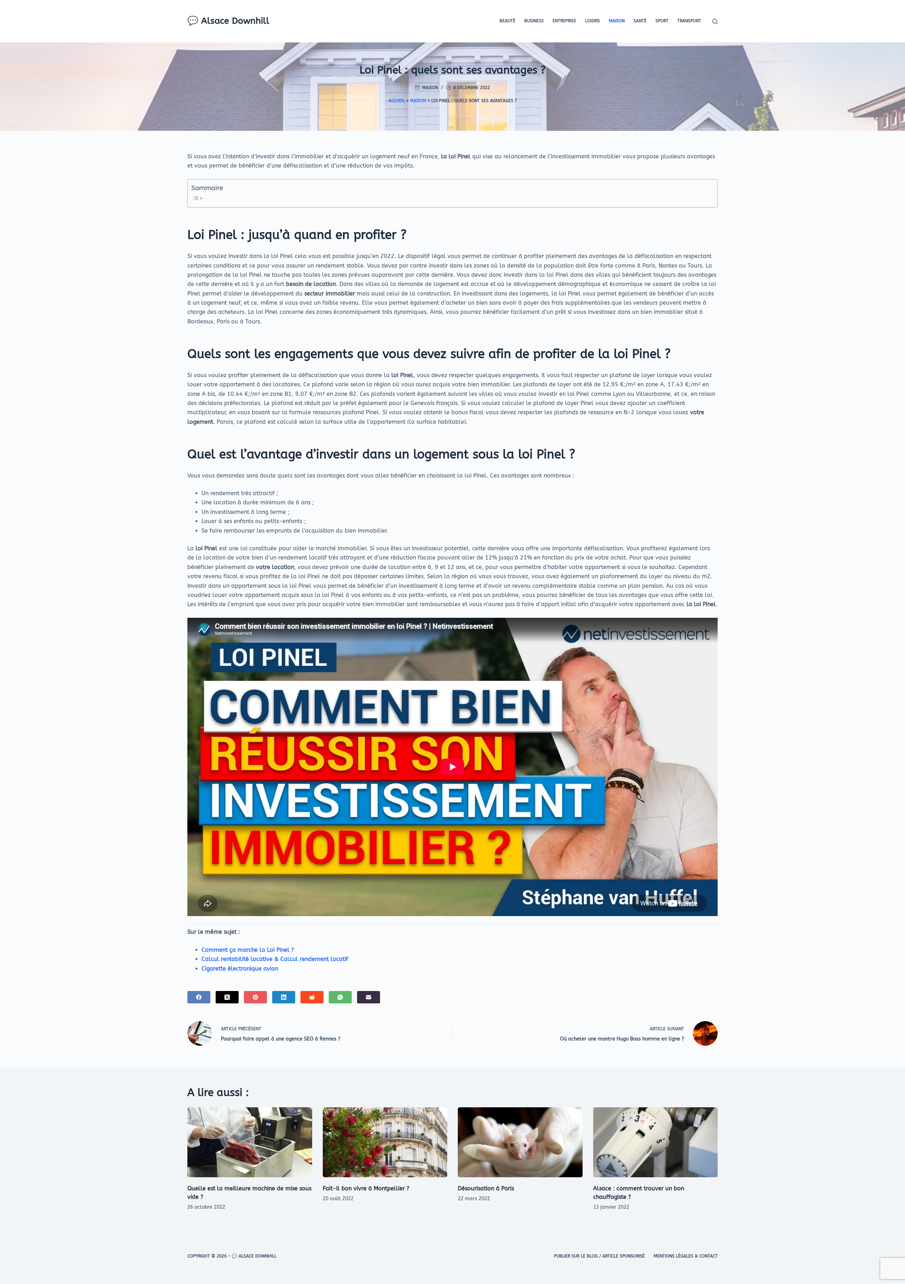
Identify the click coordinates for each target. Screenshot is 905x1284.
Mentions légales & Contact (686, 1256)
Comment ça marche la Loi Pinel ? (248, 949)
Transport (689, 20)
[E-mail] (368, 997)
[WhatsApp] (340, 997)
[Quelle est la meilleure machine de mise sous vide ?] (249, 1142)
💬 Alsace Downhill (228, 21)
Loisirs (592, 20)
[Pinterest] (255, 997)
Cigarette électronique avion (240, 968)
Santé (640, 20)
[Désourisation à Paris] (520, 1142)
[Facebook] (198, 997)
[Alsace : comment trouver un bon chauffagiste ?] (655, 1142)
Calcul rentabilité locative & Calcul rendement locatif (275, 959)
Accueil (397, 100)
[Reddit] (311, 997)
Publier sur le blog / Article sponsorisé (599, 1256)
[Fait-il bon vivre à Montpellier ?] (385, 1142)
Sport (661, 20)
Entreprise (564, 20)
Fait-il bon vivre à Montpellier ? (366, 1188)
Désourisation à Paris (486, 1188)
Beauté (507, 20)
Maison (617, 20)
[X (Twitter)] (227, 997)
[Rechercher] (715, 21)
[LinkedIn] (283, 997)
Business (534, 20)
